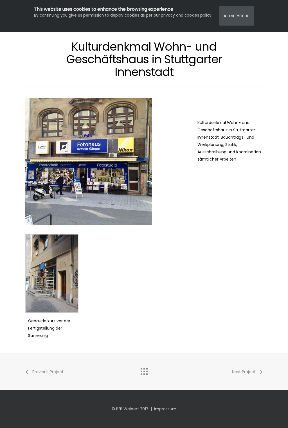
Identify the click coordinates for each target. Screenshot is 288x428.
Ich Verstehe (236, 16)
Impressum (165, 409)
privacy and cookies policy (186, 15)
